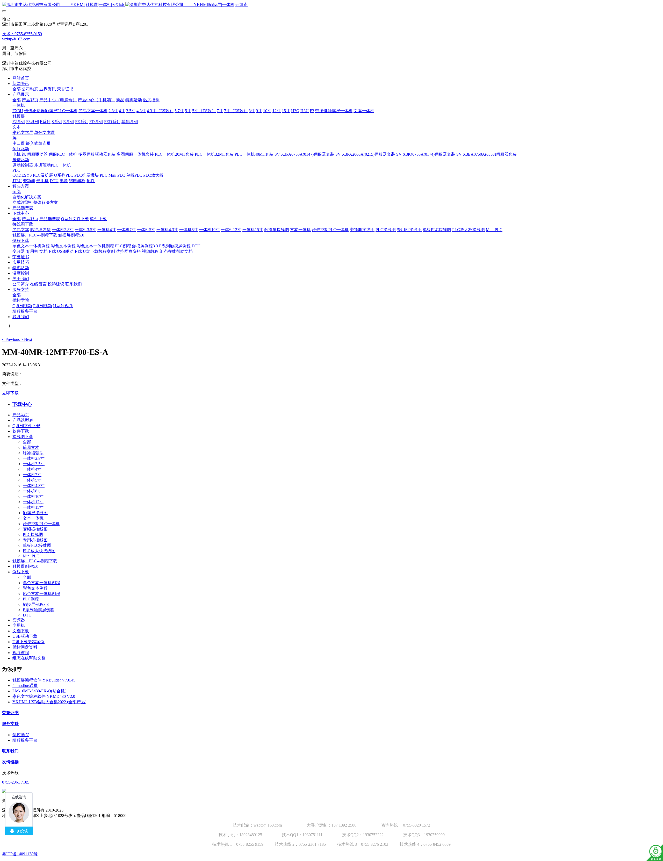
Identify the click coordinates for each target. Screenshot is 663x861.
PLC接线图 (33, 534)
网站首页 (20, 78)
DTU (27, 615)
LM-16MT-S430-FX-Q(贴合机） (40, 691)
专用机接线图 (35, 540)
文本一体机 (33, 518)
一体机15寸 (33, 507)
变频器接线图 (35, 529)
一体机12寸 (33, 502)
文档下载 (20, 631)
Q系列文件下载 (26, 426)
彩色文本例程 (35, 588)
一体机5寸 (32, 480)
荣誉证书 (10, 713)
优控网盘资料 (24, 647)
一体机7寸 (32, 474)
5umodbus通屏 (25, 685)
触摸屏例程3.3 (36, 604)
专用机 (18, 625)
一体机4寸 (32, 469)
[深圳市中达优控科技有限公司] (331, 5)
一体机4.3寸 (34, 485)
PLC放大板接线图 (39, 551)
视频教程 (20, 652)
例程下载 (20, 572)
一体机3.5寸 (34, 464)
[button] (11, 339)
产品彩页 (20, 415)
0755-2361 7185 (15, 782)
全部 (16, 89)
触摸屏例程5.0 (25, 566)
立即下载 (10, 393)
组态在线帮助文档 (29, 658)
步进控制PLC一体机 (41, 523)
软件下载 (20, 431)
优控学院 (20, 735)
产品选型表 (22, 420)
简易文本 (31, 447)
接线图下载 (22, 436)
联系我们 (10, 751)
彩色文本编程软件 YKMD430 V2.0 (43, 696)
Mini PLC (31, 556)
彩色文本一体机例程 (41, 593)
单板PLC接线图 (37, 545)
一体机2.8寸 (34, 458)
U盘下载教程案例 (28, 642)
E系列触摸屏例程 (38, 610)
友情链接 (10, 762)
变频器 (18, 620)
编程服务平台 (24, 740)
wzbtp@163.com (16, 39)
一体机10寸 (33, 496)
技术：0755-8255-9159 (22, 34)
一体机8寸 (32, 491)
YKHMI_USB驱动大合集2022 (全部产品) (49, 702)
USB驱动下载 (24, 636)
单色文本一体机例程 (41, 582)
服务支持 (10, 723)
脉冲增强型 (33, 453)
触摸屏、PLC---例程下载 (34, 561)
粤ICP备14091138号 (20, 854)
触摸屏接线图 (35, 513)
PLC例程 (31, 599)
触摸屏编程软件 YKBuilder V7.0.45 (43, 680)
